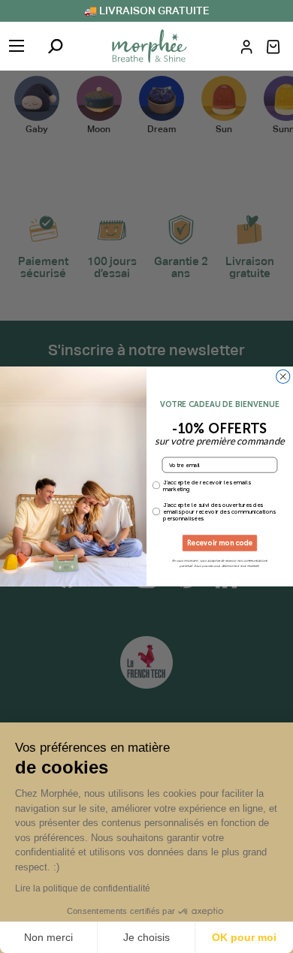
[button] (273, 47)
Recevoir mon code (220, 543)
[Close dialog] (283, 376)
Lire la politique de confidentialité (82, 888)
